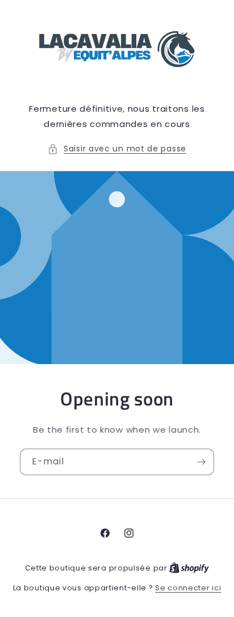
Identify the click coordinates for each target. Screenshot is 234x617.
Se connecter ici (188, 587)
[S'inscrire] (201, 462)
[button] (117, 149)
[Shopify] (189, 568)
